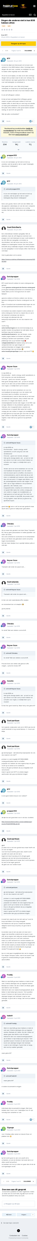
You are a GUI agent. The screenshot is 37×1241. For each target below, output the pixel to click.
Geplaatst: (14, 61)
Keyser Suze (12, 366)
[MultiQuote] (3, 121)
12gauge (10, 1128)
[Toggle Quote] (5, 189)
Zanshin (10, 681)
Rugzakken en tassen (18, 37)
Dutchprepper (13, 277)
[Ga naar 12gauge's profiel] (4, 1129)
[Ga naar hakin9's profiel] (4, 1017)
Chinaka (10, 524)
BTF (6, 35)
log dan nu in (24, 1193)
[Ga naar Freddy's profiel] (4, 976)
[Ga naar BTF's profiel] (4, 60)
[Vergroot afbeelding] (25, 340)
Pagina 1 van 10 (16, 50)
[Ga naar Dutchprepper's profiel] (4, 278)
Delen (10, 1214)
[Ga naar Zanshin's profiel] (4, 682)
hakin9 (10, 1016)
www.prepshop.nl (21, 134)
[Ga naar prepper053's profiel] (4, 157)
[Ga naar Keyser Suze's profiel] (4, 368)
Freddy (10, 975)
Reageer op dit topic (18, 43)
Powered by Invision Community (18, 1238)
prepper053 (12, 155)
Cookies (25, 1235)
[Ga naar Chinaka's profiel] (4, 525)
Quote (8, 121)
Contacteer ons (14, 1235)
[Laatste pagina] (34, 50)
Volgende (28, 50)
